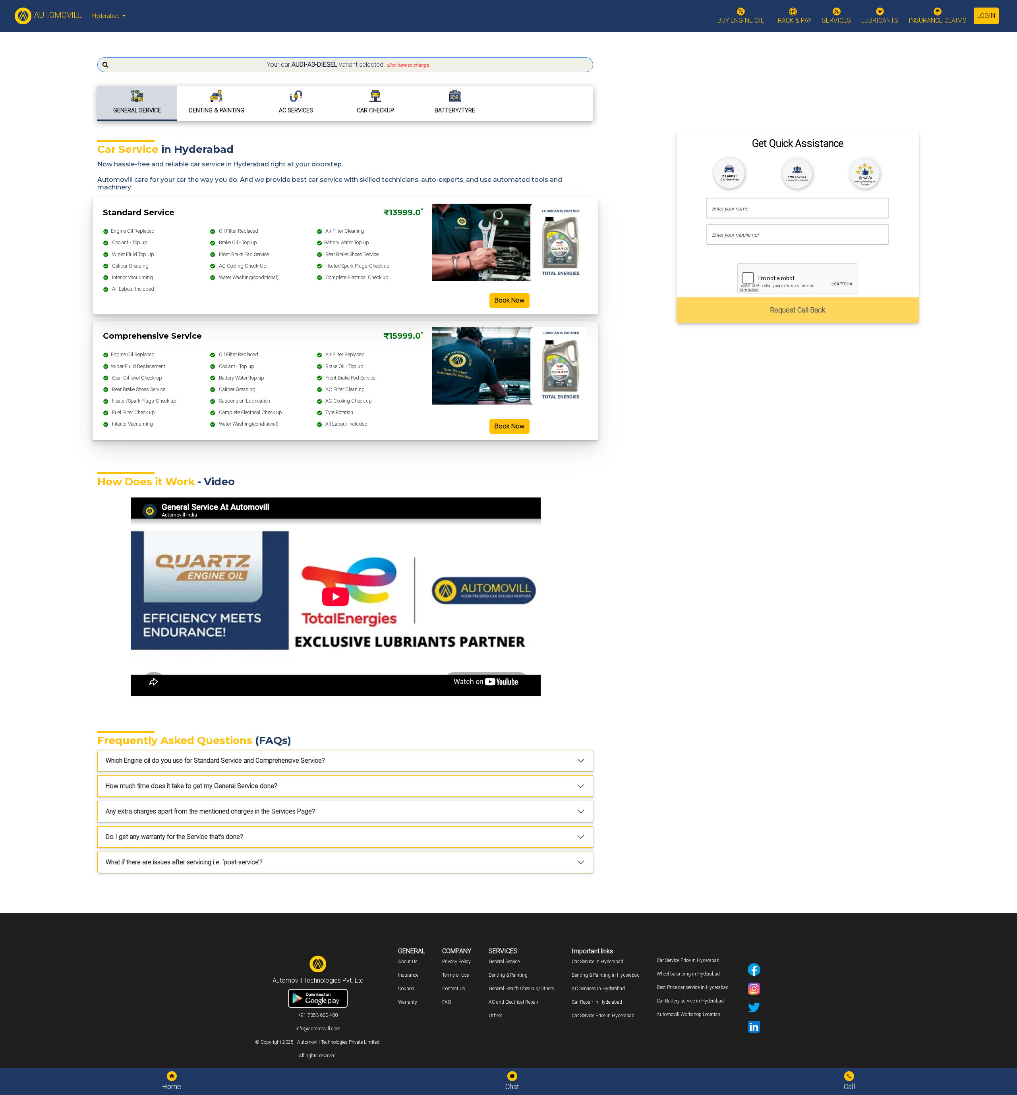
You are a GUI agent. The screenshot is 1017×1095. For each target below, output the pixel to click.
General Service (504, 961)
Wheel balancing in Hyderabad (688, 974)
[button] (345, 64)
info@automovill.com (318, 1028)
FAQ (446, 1002)
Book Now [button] (509, 300)
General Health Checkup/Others (521, 988)
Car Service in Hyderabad (597, 961)
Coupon (406, 988)
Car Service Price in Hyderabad (603, 1015)
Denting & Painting (508, 975)
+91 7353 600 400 (318, 1015)
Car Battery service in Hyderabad (690, 1001)
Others (496, 1015)
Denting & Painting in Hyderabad (606, 975)
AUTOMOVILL (57, 15)
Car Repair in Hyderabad (597, 1002)
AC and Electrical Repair (513, 1002)
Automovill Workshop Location (688, 1014)
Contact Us (453, 988)
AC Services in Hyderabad (598, 988)
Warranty (407, 1002)
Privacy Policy (456, 961)
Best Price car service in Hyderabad (693, 987)
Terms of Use (455, 975)
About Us (408, 961)
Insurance (408, 975)
